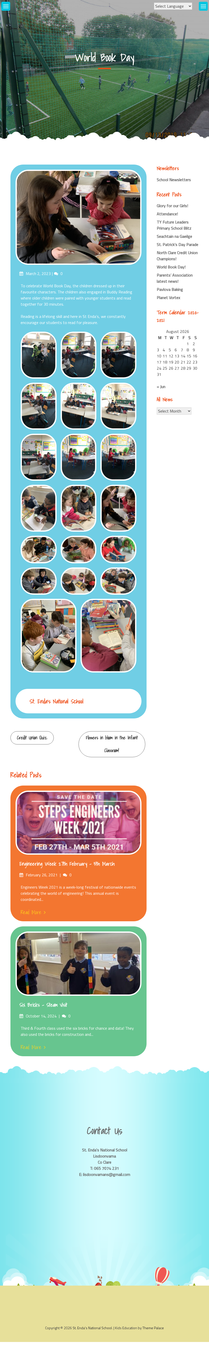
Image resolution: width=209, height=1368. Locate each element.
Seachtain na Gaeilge (174, 236)
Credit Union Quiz (32, 737)
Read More (31, 912)
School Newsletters (174, 180)
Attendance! (167, 214)
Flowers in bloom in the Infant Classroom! (112, 744)
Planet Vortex (168, 297)
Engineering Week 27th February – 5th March (67, 864)
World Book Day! (171, 267)
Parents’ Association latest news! (175, 278)
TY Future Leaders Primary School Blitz (174, 225)
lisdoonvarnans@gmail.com (106, 1174)
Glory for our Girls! (172, 206)
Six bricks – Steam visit (43, 1005)
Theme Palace (153, 1327)
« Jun (161, 386)
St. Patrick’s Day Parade (177, 244)
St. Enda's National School (56, 701)
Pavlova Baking (170, 289)
